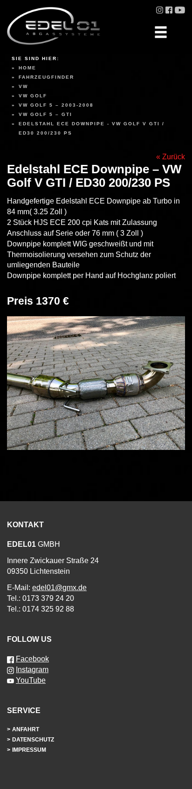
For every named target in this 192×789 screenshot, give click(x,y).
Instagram (32, 669)
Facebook (32, 659)
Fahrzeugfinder (46, 77)
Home (27, 67)
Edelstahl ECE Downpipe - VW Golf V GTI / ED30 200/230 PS (92, 128)
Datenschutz (33, 739)
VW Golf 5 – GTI (45, 114)
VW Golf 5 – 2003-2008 (56, 105)
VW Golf (33, 95)
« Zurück (170, 157)
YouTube (31, 680)
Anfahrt (25, 729)
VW (23, 86)
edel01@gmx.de (59, 588)
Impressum (29, 750)
